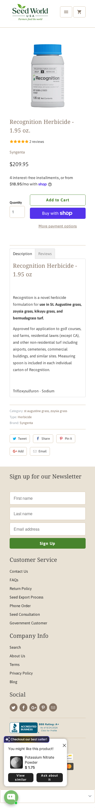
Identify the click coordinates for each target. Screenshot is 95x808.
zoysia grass (58, 411)
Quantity (16, 202)
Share (46, 438)
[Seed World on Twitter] (13, 707)
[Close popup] (62, 743)
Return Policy (21, 588)
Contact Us (19, 571)
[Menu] (66, 11)
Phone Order (20, 606)
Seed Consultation (25, 614)
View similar (21, 777)
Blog (13, 682)
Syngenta (17, 152)
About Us (17, 656)
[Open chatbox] (11, 797)
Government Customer (28, 623)
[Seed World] (30, 15)
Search (15, 647)
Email (43, 451)
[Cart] (79, 11)
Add (21, 451)
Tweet (22, 438)
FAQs (14, 580)
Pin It (68, 438)
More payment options (58, 226)
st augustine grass (36, 411)
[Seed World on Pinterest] (43, 707)
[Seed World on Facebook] (23, 707)
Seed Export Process (26, 597)
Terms (15, 664)
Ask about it (49, 777)
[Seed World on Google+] (33, 707)
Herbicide (25, 417)
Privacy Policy (21, 673)
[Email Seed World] (53, 707)
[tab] (22, 253)
